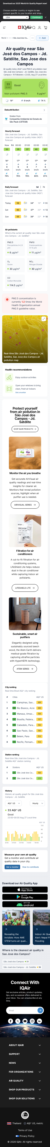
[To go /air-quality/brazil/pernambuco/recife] (25, 742)
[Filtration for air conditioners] (25, 530)
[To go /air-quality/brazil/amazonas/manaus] (25, 714)
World (3, 38)
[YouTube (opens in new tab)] (25, 1021)
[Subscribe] (40, 1010)
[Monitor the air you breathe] (25, 453)
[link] (34, 28)
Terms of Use (25, 1130)
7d (44, 187)
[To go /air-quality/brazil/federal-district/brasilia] (25, 719)
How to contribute (30, 867)
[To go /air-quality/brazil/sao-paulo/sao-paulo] (25, 730)
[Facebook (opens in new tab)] (10, 1021)
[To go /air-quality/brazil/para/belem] (25, 736)
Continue (36, 17)
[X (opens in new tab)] (17, 1021)
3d (37, 187)
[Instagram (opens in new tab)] (32, 1021)
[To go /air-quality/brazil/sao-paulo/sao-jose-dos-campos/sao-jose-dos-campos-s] (25, 778)
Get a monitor (20, 392)
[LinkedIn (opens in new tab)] (39, 1021)
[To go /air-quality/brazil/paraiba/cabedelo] (25, 725)
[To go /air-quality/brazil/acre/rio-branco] (25, 708)
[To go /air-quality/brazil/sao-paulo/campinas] (25, 702)
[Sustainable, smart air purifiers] (25, 613)
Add (44, 38)
